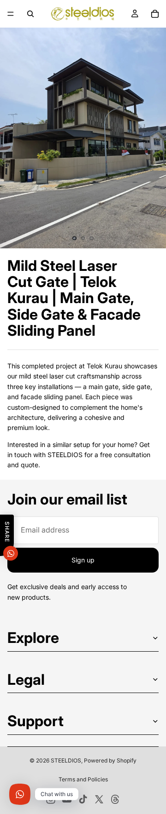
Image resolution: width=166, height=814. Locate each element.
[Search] (30, 14)
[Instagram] (50, 799)
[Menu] (10, 13)
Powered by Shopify (110, 760)
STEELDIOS (66, 760)
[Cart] (155, 14)
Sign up (83, 560)
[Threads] (115, 799)
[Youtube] (66, 799)
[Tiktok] (83, 799)
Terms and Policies (83, 779)
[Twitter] (99, 799)
